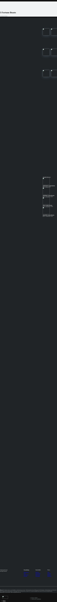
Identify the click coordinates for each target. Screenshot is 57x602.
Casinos (49, 573)
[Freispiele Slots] (5, 598)
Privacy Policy (34, 597)
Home (4, 600)
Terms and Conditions (36, 599)
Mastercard (26, 572)
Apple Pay (26, 574)
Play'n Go (38, 574)
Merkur (37, 572)
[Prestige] (46, 35)
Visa (25, 573)
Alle (48, 572)
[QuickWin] (46, 76)
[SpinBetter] (46, 55)
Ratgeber (49, 576)
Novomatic (38, 573)
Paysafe (25, 576)
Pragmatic (38, 576)
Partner (49, 574)
